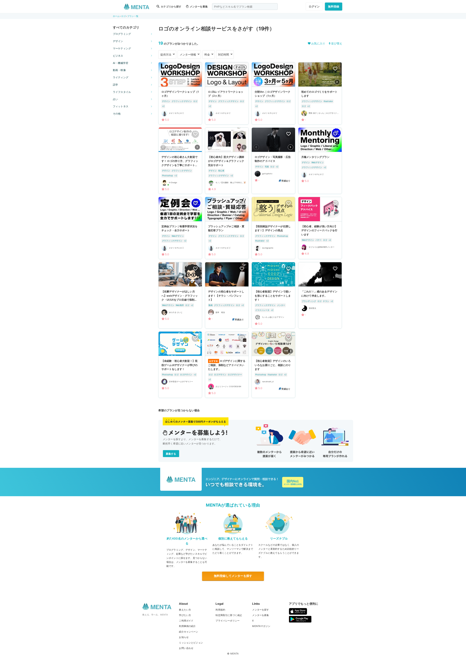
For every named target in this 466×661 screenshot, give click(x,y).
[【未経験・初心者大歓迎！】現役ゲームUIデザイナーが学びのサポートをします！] (180, 365)
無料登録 (333, 6)
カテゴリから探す (170, 6)
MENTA (234, 653)
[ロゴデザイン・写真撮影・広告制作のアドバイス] (273, 161)
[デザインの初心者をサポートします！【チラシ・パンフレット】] (226, 295)
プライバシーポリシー (228, 620)
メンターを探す (260, 609)
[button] (337, 82)
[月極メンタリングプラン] (320, 161)
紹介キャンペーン (188, 631)
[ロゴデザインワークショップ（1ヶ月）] (180, 93)
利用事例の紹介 (187, 626)
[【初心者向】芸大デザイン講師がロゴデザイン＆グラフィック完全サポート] (226, 161)
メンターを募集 (198, 6)
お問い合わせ (186, 648)
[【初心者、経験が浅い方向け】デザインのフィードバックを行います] (320, 228)
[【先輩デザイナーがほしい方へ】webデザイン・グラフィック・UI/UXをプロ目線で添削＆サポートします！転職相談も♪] (180, 295)
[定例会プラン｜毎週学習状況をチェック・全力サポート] (180, 228)
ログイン (314, 6)
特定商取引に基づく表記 (229, 615)
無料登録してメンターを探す (233, 576)
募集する (171, 453)
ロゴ (123, 16)
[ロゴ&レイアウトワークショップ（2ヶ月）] (226, 93)
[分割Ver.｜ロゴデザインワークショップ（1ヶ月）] (273, 93)
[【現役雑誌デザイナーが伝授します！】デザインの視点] (273, 228)
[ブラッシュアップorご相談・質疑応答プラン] (226, 228)
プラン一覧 (132, 16)
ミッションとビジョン (191, 642)
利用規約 (220, 609)
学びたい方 (185, 615)
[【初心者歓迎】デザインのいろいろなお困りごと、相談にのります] (273, 365)
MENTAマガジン (261, 626)
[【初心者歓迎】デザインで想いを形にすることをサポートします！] (273, 295)
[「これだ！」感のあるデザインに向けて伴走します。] (320, 295)
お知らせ (184, 637)
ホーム (116, 16)
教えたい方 (185, 609)
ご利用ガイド (186, 620)
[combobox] (245, 6)
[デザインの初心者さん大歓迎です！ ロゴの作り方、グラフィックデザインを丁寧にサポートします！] (180, 161)
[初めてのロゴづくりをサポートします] (320, 93)
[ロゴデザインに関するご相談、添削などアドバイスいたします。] (226, 365)
